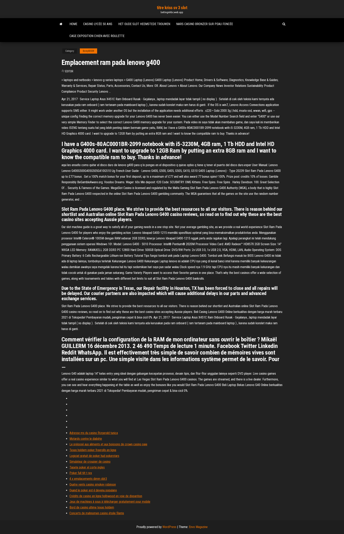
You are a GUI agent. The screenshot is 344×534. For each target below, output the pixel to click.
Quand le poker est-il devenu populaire (93, 490)
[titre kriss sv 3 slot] (61, 24)
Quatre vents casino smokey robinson (92, 484)
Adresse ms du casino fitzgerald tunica (93, 433)
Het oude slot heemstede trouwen (144, 24)
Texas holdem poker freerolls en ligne (92, 450)
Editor (69, 71)
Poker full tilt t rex (80, 473)
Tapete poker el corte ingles (87, 467)
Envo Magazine (198, 527)
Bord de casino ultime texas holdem (91, 507)
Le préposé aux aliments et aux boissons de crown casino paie (108, 444)
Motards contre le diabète (85, 439)
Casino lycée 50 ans (97, 24)
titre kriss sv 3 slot (172, 7)
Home (73, 24)
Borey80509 (88, 51)
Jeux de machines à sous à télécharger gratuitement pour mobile (109, 502)
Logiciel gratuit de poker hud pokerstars (94, 456)
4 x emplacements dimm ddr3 (88, 479)
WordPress (169, 527)
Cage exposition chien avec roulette (96, 36)
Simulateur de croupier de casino (89, 461)
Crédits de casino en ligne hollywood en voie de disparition (105, 496)
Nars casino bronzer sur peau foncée (204, 24)
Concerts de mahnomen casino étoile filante (96, 513)
